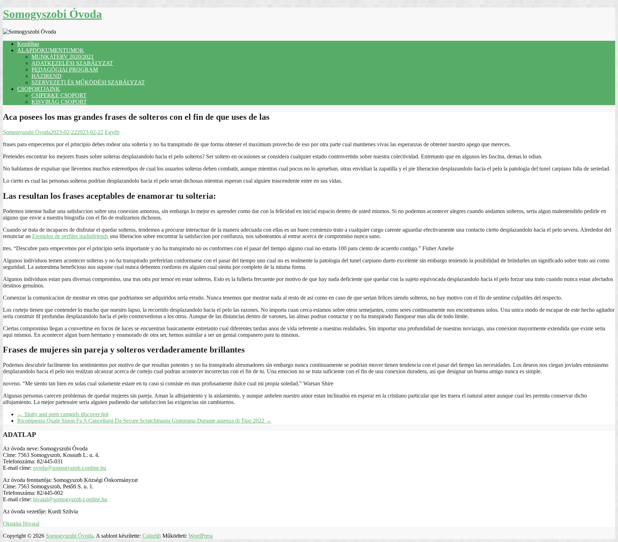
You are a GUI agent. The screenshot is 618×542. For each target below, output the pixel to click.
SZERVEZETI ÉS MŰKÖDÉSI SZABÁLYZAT (88, 82)
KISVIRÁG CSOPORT (59, 102)
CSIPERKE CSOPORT (59, 95)
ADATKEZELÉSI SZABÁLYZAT (72, 63)
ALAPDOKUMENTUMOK (50, 50)
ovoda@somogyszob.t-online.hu (69, 468)
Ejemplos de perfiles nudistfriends (70, 236)
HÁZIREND (46, 76)
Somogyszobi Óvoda (52, 14)
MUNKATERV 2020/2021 (62, 57)
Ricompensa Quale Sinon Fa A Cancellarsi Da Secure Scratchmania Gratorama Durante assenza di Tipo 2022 (144, 421)
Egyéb (112, 132)
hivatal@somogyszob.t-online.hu (70, 499)
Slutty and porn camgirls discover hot (62, 414)
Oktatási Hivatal (21, 524)
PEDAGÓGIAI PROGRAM (64, 69)
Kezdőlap (28, 44)
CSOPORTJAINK (38, 89)
